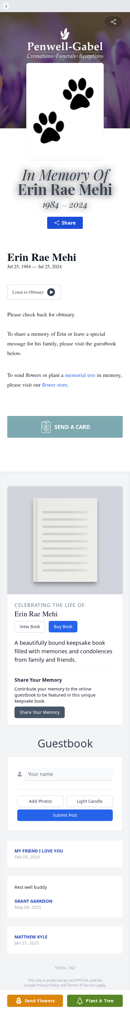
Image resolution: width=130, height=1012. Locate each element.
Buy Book (63, 626)
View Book (30, 626)
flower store (54, 384)
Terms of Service (81, 985)
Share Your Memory (40, 712)
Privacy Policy (48, 985)
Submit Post (65, 815)
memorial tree (80, 374)
